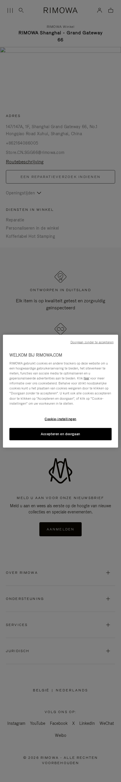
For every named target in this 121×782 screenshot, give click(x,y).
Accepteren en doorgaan (60, 433)
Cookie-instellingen (60, 418)
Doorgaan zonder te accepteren (92, 342)
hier (86, 378)
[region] (60, 391)
